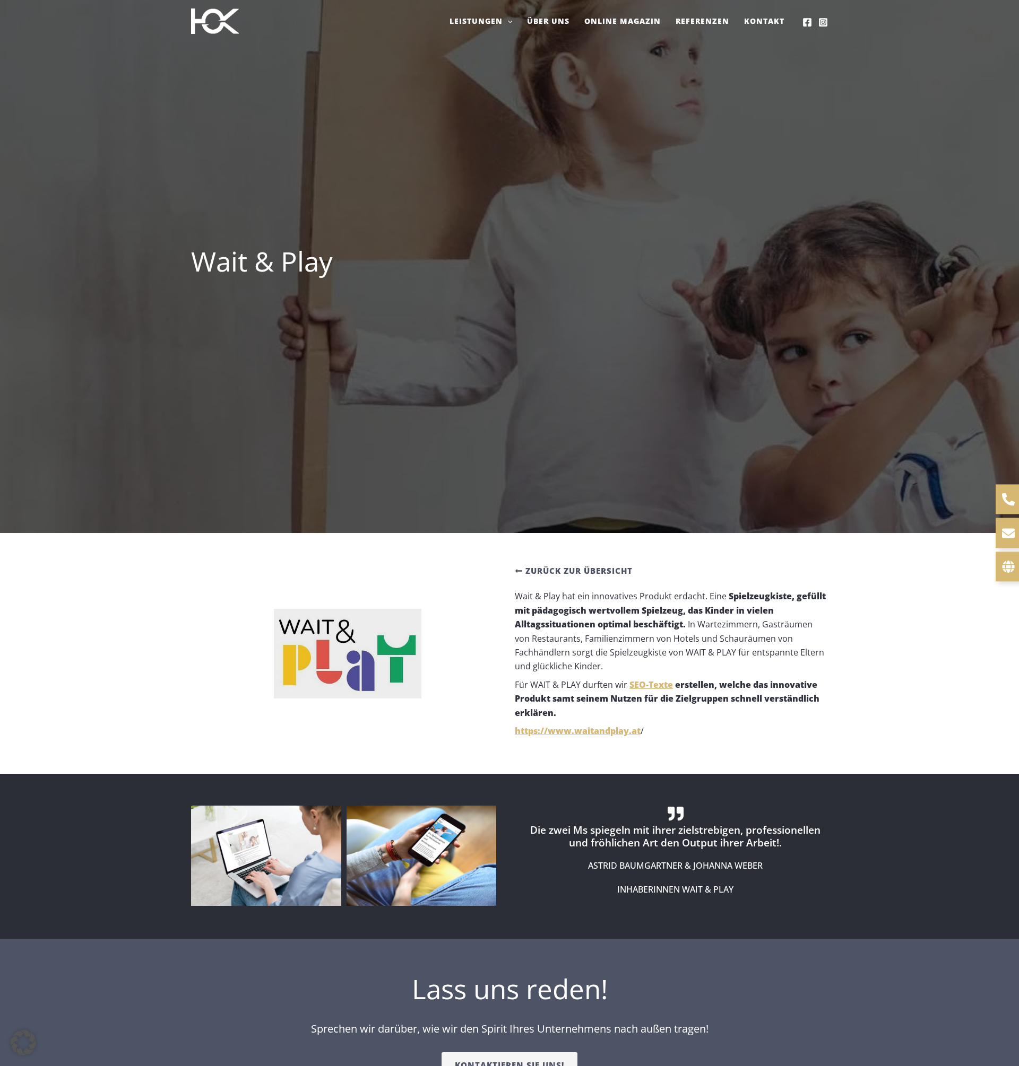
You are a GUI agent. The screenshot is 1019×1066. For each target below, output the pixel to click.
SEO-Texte (651, 685)
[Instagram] (823, 22)
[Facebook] (807, 22)
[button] (507, 21)
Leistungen (476, 21)
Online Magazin (622, 21)
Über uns (548, 21)
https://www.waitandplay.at (578, 731)
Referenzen (702, 21)
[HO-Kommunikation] (215, 20)
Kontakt (764, 21)
